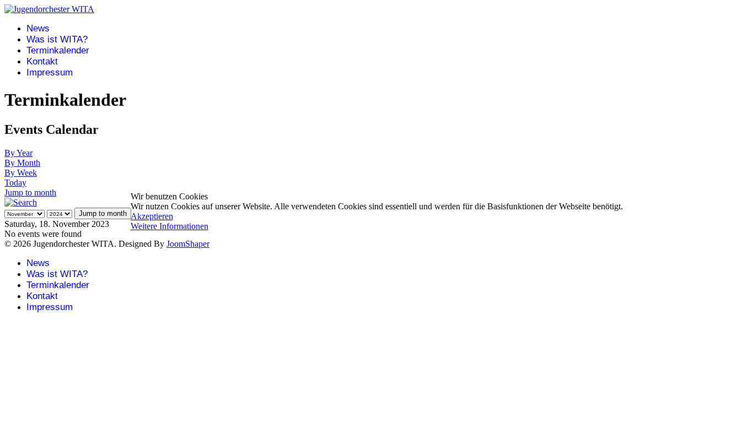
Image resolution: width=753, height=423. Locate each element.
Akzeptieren (152, 216)
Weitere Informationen (169, 226)
